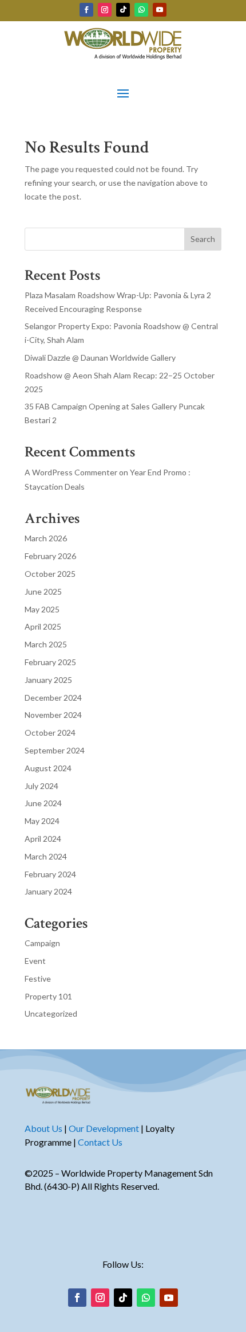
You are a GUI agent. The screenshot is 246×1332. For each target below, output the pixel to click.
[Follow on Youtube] (159, 10)
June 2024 (43, 803)
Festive (38, 978)
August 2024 (48, 768)
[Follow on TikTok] (123, 10)
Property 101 (48, 996)
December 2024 (53, 697)
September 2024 (55, 750)
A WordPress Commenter (71, 472)
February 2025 (50, 662)
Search (203, 239)
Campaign (42, 943)
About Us (43, 1128)
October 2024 (50, 732)
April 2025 (43, 626)
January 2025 (48, 680)
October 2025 (50, 574)
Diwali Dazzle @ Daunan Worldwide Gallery (100, 357)
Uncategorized (51, 1013)
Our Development (104, 1128)
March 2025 (46, 644)
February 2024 (50, 874)
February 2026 (50, 556)
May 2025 (42, 609)
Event (35, 961)
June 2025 (43, 591)
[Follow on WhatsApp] (141, 10)
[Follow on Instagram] (105, 10)
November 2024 (53, 715)
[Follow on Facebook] (86, 10)
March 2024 (46, 856)
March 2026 (46, 538)
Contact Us (100, 1141)
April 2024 (43, 838)
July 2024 (41, 786)
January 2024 (48, 891)
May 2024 (42, 821)
